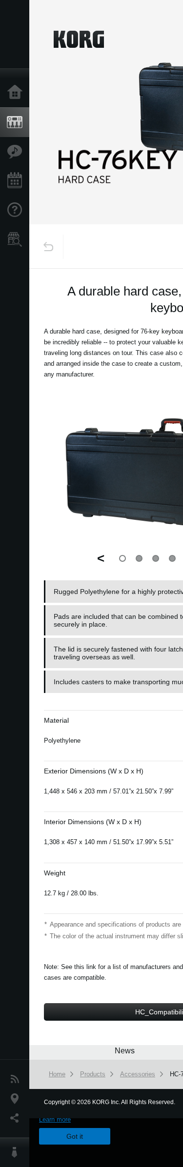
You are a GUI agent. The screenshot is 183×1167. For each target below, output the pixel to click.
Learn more (55, 1119)
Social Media (17, 1118)
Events (17, 181)
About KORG (17, 1152)
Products (17, 122)
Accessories (137, 1074)
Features (17, 151)
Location (17, 1098)
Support (17, 210)
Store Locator (17, 239)
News (17, 1079)
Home (17, 92)
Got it (74, 1136)
